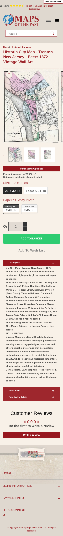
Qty (5, 226)
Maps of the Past (34, 528)
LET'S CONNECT (14, 510)
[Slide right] (59, 155)
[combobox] (31, 33)
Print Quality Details (18, 397)
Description (14, 263)
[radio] (12, 190)
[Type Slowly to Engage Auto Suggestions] (52, 33)
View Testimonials (53, 1)
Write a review (31, 435)
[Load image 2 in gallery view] (31, 154)
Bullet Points (15, 390)
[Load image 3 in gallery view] (48, 154)
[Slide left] (3, 155)
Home (6, 47)
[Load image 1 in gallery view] (15, 154)
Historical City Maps (21, 47)
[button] (48, 20)
